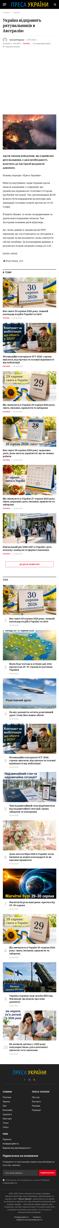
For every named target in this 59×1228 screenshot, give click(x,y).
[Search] (54, 4)
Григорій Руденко (16, 40)
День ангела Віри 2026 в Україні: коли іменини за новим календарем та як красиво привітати (31, 857)
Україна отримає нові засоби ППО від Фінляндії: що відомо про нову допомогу (31, 998)
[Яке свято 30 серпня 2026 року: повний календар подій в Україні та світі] (29, 292)
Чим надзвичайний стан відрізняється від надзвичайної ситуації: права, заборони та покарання (32, 808)
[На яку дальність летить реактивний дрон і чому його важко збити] (29, 693)
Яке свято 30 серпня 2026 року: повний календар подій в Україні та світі (25, 313)
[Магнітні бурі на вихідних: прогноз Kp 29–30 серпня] (29, 884)
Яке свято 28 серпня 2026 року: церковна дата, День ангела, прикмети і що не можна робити (28, 453)
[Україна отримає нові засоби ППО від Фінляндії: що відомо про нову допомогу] (29, 977)
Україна (26, 44)
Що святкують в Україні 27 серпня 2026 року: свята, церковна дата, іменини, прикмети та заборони (29, 501)
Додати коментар (29, 564)
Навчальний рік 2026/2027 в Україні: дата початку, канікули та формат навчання (27, 548)
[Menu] (4, 4)
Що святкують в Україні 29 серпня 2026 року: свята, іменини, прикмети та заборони (29, 406)
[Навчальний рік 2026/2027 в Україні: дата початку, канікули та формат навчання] (29, 528)
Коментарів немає (42, 44)
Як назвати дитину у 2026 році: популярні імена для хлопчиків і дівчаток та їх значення (28, 1047)
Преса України (24, 1199)
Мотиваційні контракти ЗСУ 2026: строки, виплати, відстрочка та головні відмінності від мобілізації (28, 359)
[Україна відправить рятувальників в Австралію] (29, 132)
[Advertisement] (29, 79)
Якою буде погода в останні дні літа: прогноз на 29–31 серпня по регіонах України (31, 666)
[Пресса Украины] (29, 4)
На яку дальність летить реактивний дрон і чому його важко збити (31, 714)
